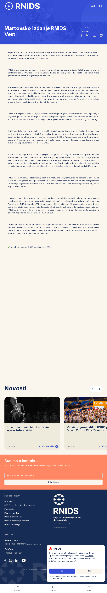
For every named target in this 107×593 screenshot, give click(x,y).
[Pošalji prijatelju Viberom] (87, 36)
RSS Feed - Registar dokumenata (19, 505)
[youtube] (24, 560)
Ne (89, 571)
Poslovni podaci (11, 513)
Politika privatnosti (13, 517)
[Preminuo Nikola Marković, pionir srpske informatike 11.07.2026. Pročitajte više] (32, 410)
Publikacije (9, 509)
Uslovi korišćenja (12, 525)
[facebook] (5, 560)
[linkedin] (16, 560)
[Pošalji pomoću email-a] (94, 36)
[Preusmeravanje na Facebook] (81, 36)
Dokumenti (9, 501)
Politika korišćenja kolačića (16, 521)
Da (62, 571)
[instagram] (10, 560)
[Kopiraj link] (101, 36)
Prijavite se (53, 482)
